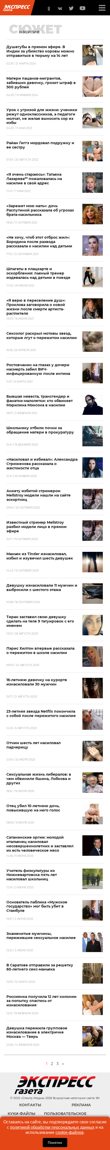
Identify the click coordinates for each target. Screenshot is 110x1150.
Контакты (30, 1105)
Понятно (55, 1143)
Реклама (81, 1105)
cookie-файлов (70, 1132)
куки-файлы (21, 1113)
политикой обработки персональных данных (52, 1127)
